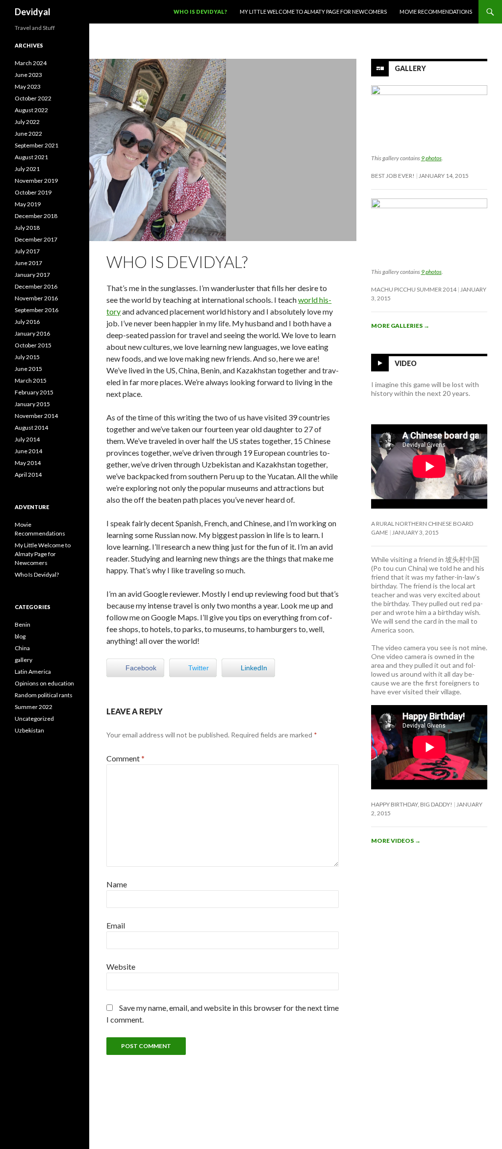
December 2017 (36, 239)
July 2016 (27, 321)
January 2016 (32, 333)
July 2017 (27, 251)
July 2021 (27, 168)
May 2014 (28, 462)
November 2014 (36, 415)
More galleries (400, 325)
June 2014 (28, 451)
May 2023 (28, 86)
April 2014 (28, 474)
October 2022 (33, 98)
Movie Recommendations (436, 11)
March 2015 (31, 380)
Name (116, 884)
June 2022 (28, 133)
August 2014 (31, 427)
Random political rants (44, 695)
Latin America (33, 671)
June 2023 (28, 74)
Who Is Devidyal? (200, 11)
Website (120, 966)
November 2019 (36, 180)
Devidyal (32, 11)
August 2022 (31, 110)
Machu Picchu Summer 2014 (413, 289)
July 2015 (27, 357)
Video (406, 363)
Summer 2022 (33, 706)
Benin (22, 624)
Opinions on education (44, 683)
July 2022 (27, 121)
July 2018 (27, 227)
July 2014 (27, 439)
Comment (125, 758)
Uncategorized (34, 718)
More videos (396, 840)
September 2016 (36, 310)
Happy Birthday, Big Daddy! (411, 804)
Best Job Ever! (393, 175)
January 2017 (32, 274)
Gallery (410, 68)
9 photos (431, 158)
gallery (23, 659)
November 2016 (36, 298)
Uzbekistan (29, 730)
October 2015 (33, 345)
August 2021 (31, 157)
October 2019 (33, 192)
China (22, 648)
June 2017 (28, 263)
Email (115, 925)
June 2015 (28, 368)
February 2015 (34, 392)
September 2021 (36, 145)
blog (20, 636)
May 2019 (28, 204)
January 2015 (32, 404)
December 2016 (36, 286)
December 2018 (36, 216)
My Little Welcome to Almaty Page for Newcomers (313, 11)
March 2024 (31, 63)
